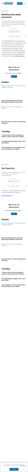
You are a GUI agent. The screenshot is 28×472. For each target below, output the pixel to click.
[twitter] (14, 36)
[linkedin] (11, 36)
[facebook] (9, 36)
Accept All (14, 469)
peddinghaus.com (20, 56)
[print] (25, 36)
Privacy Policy (22, 465)
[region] (14, 467)
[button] (3, 3)
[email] (18, 36)
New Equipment (5, 164)
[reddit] (16, 36)
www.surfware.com (7, 195)
